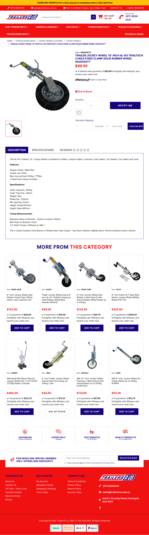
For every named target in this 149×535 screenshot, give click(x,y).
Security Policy (75, 492)
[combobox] (68, 17)
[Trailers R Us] (22, 17)
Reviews (66, 150)
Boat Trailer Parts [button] (15, 27)
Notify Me (125, 105)
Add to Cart (22, 328)
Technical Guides (134, 34)
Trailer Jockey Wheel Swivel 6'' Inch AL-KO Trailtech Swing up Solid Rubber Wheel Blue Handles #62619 (56, 298)
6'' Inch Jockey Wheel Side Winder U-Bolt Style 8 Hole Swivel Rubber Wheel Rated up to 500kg (91, 298)
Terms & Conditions (94, 463)
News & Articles (12, 496)
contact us (116, 8)
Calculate (136, 126)
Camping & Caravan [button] (46, 27)
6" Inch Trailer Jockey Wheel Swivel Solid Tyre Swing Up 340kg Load (55, 381)
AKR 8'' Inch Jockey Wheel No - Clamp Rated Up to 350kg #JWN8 (127, 381)
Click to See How (98, 79)
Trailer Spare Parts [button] (18, 34)
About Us (9, 481)
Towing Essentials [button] (98, 27)
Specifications (43, 150)
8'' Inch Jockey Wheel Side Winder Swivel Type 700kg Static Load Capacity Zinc (19, 297)
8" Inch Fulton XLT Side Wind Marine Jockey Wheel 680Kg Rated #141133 (125, 297)
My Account (42, 481)
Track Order (42, 492)
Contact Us (10, 485)
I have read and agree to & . (91, 463)
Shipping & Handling (46, 488)
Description (17, 150)
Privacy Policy (109, 463)
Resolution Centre (44, 485)
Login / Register (135, 8)
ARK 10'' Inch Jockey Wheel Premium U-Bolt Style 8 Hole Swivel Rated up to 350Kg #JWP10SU (90, 382)
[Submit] (93, 17)
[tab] (16, 150)
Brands (8, 499)
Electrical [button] (72, 27)
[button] (79, 112)
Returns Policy (74, 488)
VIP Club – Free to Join (16, 488)
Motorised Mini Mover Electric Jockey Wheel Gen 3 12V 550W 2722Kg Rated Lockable (22, 381)
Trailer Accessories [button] (129, 27)
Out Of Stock (57, 411)
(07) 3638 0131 (18, 8)
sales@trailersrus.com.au (46, 8)
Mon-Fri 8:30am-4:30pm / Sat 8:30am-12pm (85, 8)
